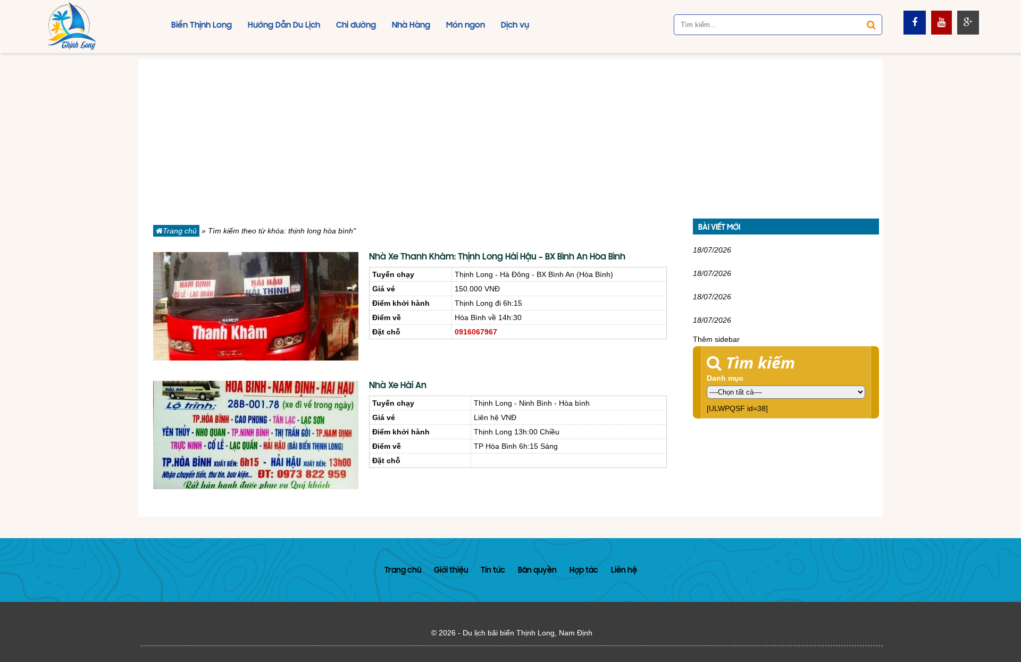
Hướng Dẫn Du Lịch (284, 25)
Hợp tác (584, 571)
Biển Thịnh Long (201, 25)
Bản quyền (537, 571)
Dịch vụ (515, 25)
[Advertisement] (510, 133)
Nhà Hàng (411, 25)
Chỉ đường (356, 25)
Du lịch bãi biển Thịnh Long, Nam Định (527, 633)
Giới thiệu (451, 571)
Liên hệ (624, 571)
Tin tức (493, 571)
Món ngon (465, 25)
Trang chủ (180, 231)
